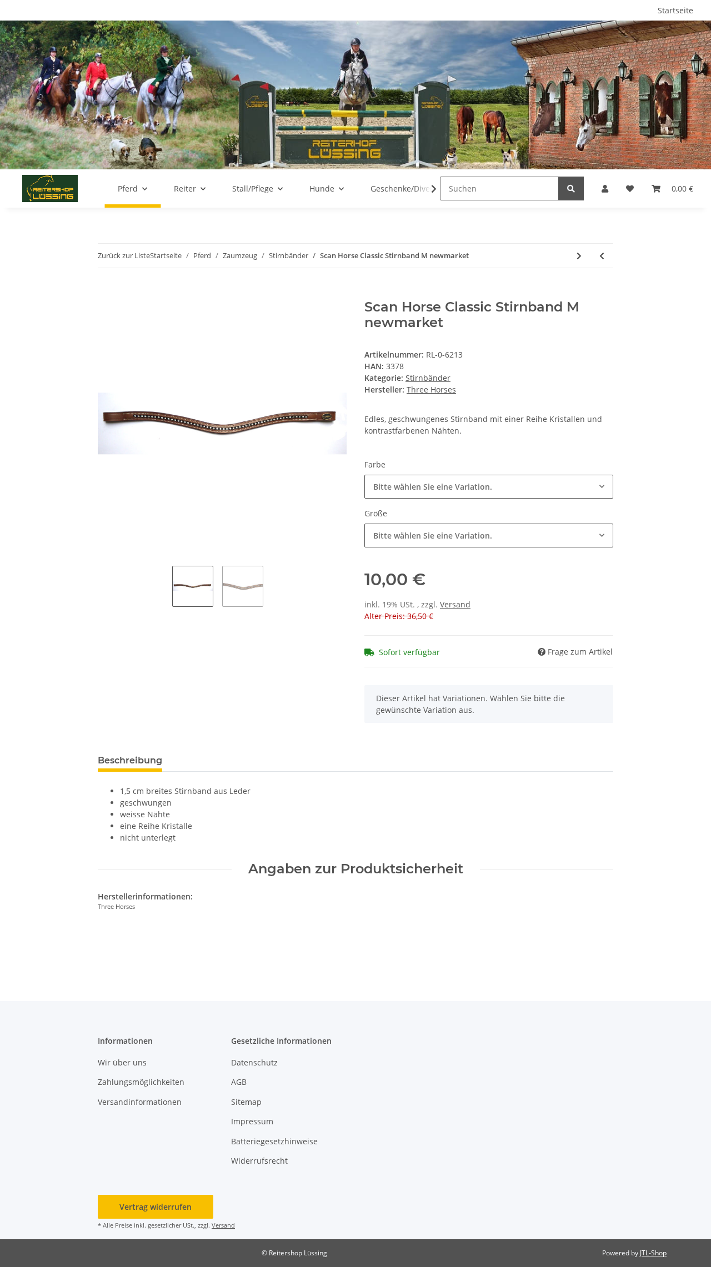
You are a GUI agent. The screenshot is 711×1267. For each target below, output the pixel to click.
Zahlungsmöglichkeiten (141, 1082)
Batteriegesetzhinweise (274, 1141)
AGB (239, 1082)
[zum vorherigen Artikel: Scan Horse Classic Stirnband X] (601, 256)
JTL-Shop (653, 1253)
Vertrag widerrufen (155, 1206)
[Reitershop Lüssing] (50, 188)
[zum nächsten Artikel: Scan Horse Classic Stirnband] (579, 256)
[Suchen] (571, 188)
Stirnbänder (427, 378)
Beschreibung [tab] (130, 760)
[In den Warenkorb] (107, 293)
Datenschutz (254, 1062)
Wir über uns (122, 1062)
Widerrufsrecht (259, 1160)
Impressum (252, 1121)
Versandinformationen (140, 1102)
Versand (455, 604)
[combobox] (488, 487)
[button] (605, 188)
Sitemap (246, 1102)
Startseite (675, 10)
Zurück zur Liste (124, 255)
